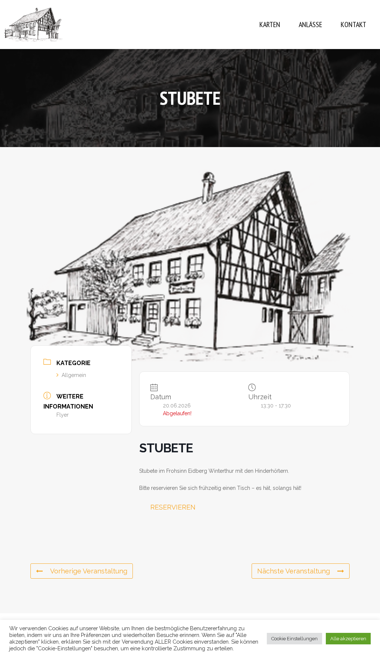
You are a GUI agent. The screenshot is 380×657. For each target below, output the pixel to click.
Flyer (62, 415)
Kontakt (353, 24)
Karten (269, 24)
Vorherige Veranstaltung (88, 571)
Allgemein (74, 375)
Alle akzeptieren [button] (348, 638)
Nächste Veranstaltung (293, 571)
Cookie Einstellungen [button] (294, 638)
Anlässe (310, 24)
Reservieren (173, 507)
